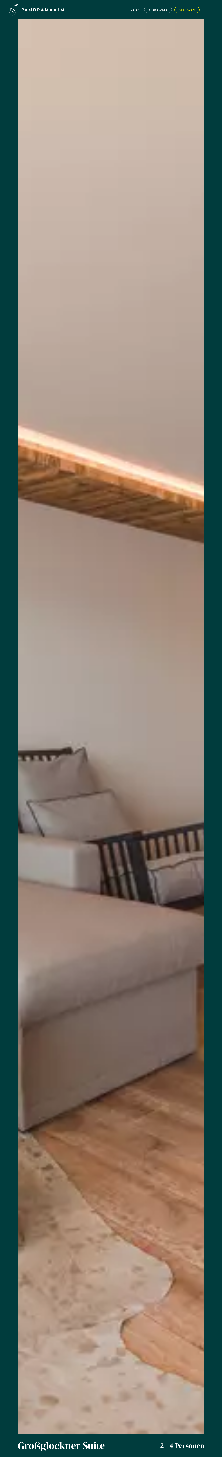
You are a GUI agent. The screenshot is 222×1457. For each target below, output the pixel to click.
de (132, 10)
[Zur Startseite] (13, 9)
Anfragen (187, 10)
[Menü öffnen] (209, 10)
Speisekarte (158, 10)
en (138, 10)
